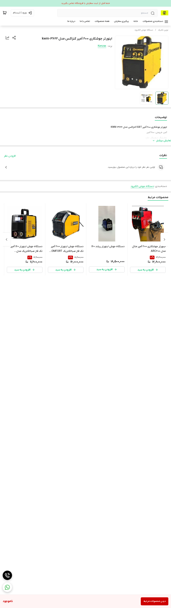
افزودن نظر (10, 156)
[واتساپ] (7, 587)
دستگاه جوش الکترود (144, 30)
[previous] (164, 239)
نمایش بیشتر (163, 140)
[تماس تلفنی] (7, 575)
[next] (7, 239)
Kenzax (102, 46)
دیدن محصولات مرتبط (154, 601)
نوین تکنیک (163, 30)
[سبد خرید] (5, 13)
